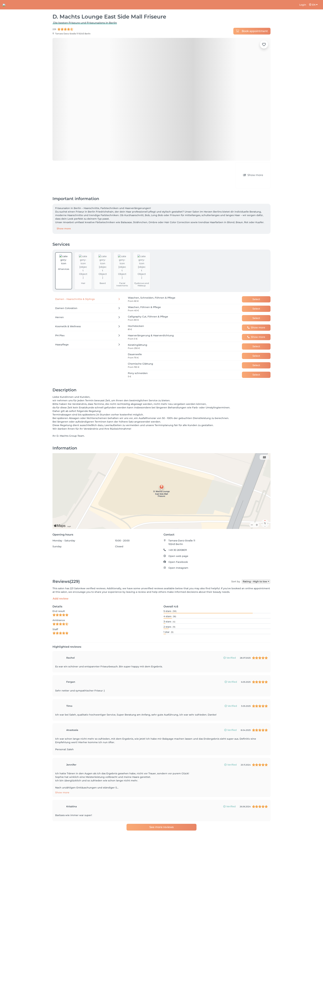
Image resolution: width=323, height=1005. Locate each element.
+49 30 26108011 (177, 550)
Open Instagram (178, 567)
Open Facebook (178, 561)
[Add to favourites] (264, 44)
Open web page (178, 556)
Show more (64, 228)
